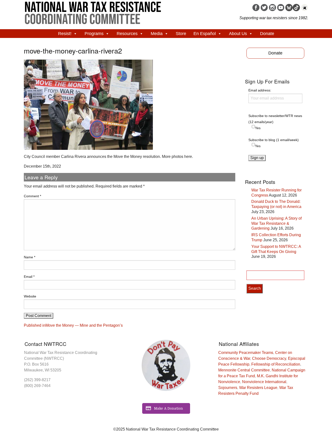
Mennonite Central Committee (244, 370)
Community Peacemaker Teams (245, 353)
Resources (127, 33)
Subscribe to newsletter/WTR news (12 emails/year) (275, 119)
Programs (94, 33)
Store (181, 33)
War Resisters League (258, 388)
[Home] (93, 11)
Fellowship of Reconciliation (275, 364)
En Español (204, 33)
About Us (238, 33)
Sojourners (227, 388)
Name (29, 257)
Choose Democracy (269, 358)
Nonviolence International (264, 382)
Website (30, 296)
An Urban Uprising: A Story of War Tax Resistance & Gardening (276, 223)
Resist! (64, 33)
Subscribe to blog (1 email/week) (273, 140)
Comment (32, 196)
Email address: (259, 90)
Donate (267, 33)
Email (29, 277)
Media (157, 33)
